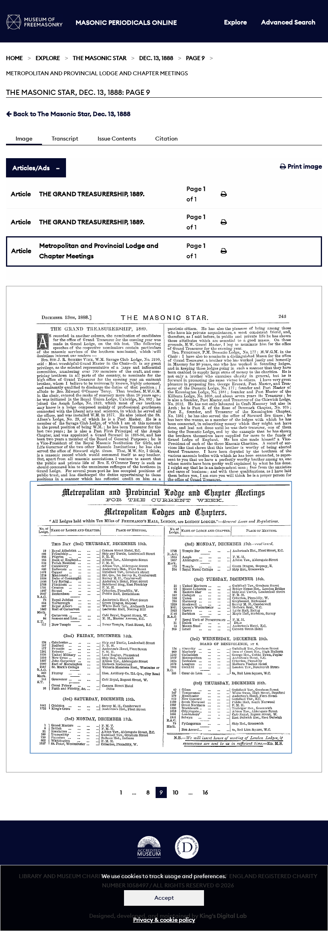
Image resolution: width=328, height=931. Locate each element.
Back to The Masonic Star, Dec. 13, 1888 (71, 114)
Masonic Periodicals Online (126, 22)
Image (24, 138)
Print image (304, 166)
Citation (166, 138)
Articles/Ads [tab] (31, 168)
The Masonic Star (99, 58)
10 (175, 792)
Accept (164, 897)
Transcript (65, 138)
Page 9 (195, 58)
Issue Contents (117, 138)
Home (14, 58)
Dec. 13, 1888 (156, 58)
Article (21, 194)
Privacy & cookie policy (164, 919)
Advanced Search (288, 22)
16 (205, 792)
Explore (235, 22)
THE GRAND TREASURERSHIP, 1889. (91, 194)
